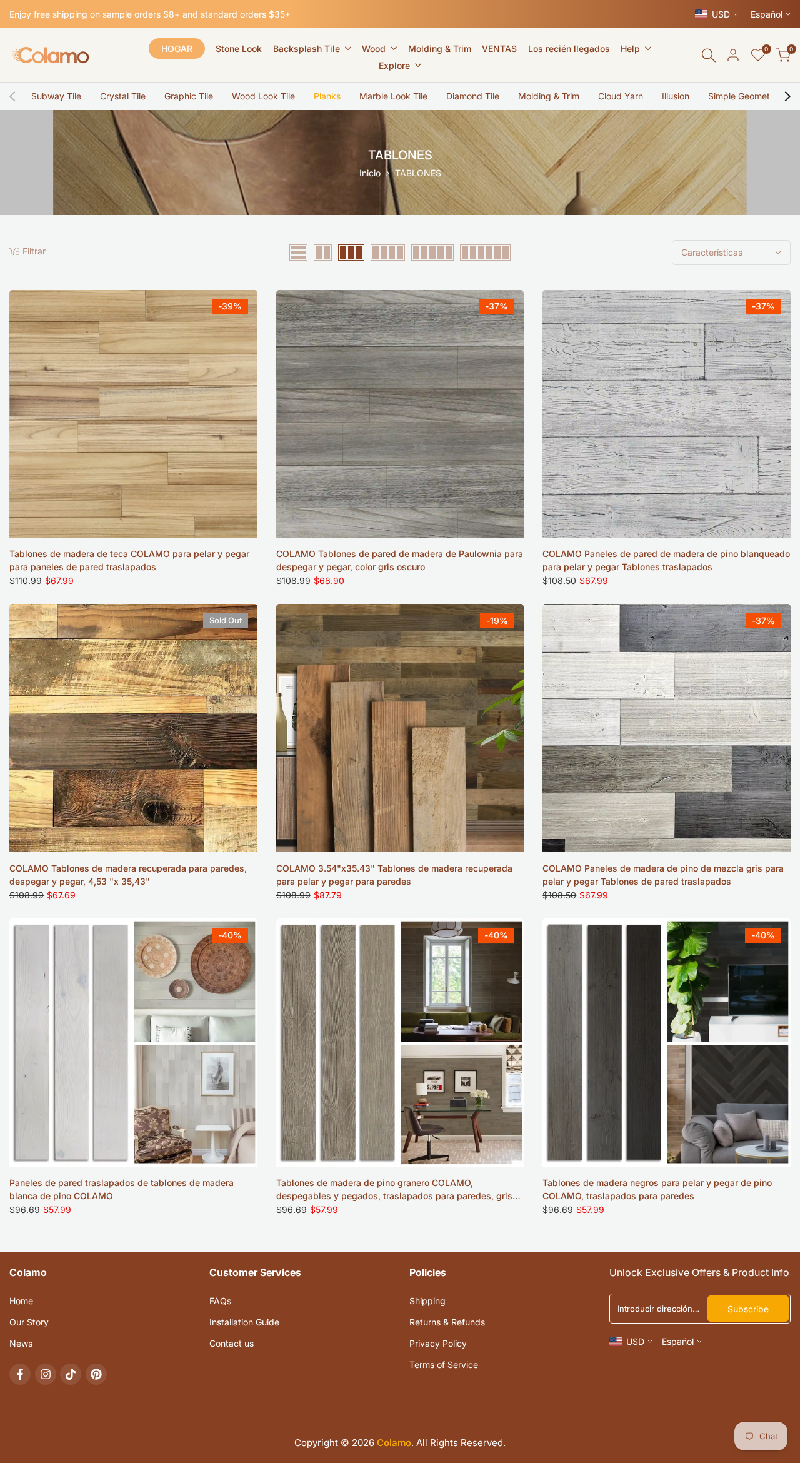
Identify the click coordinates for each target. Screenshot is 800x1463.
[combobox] (400, 798)
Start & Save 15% (400, 847)
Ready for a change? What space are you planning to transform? (350, 767)
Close (400, 915)
